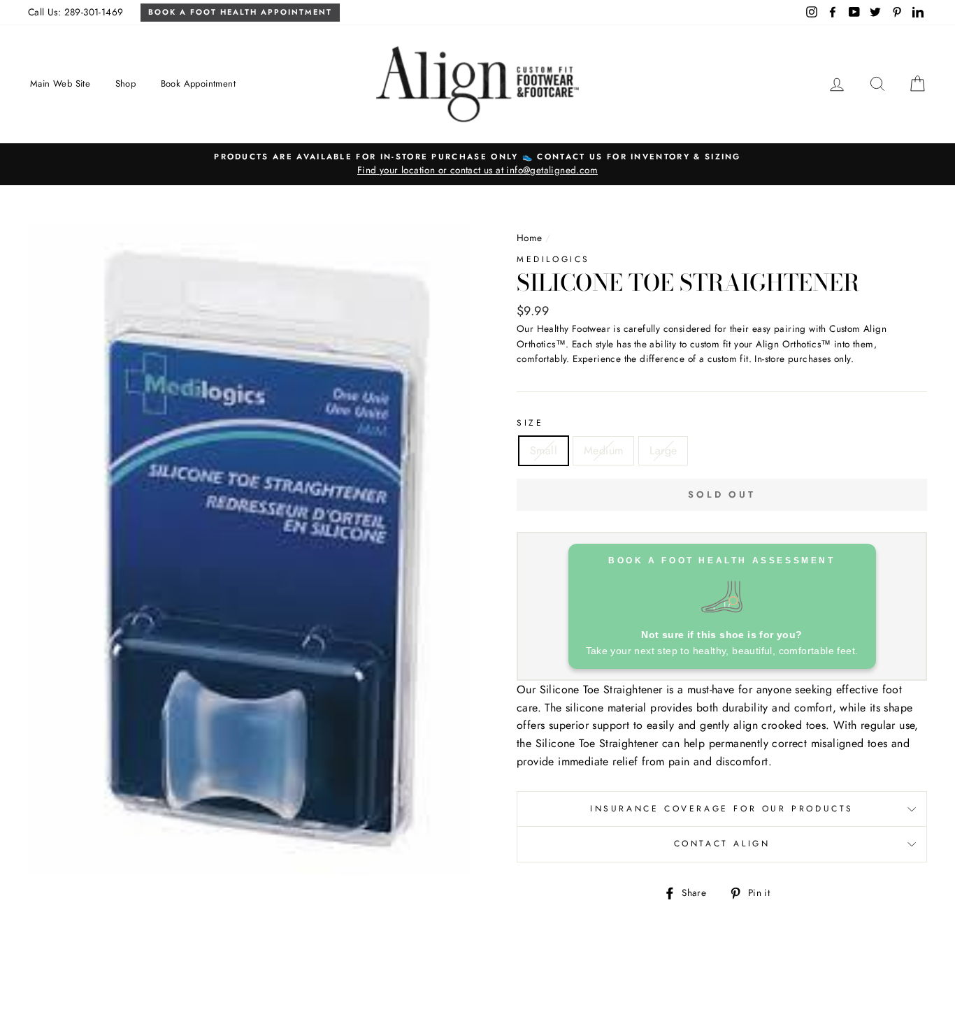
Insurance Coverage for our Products (722, 808)
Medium (603, 450)
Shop (125, 83)
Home (530, 238)
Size (530, 423)
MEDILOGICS (553, 259)
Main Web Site (60, 83)
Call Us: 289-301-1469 (75, 12)
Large (663, 450)
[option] (477, 164)
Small (543, 450)
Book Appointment (198, 83)
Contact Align (722, 843)
